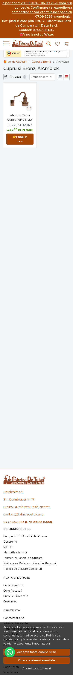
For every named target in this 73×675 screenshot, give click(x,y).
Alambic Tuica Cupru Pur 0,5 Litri (20, 117)
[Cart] (66, 44)
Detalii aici (49, 25)
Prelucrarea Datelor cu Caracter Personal (29, 563)
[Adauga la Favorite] (29, 108)
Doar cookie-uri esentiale (36, 660)
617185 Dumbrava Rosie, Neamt (26, 507)
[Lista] (60, 77)
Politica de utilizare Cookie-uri (22, 568)
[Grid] (66, 77)
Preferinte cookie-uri (36, 668)
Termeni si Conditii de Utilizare (22, 558)
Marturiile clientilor (15, 552)
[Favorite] (57, 44)
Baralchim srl (13, 492)
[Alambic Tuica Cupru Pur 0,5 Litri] (20, 99)
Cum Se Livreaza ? (15, 596)
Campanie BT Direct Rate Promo (25, 536)
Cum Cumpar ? (13, 585)
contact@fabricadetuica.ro (23, 514)
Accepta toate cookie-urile (36, 652)
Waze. (49, 34)
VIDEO (8, 547)
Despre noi (10, 541)
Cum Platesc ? (12, 590)
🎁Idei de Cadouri (14, 61)
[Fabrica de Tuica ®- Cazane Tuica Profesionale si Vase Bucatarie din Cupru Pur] (26, 44)
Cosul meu (10, 601)
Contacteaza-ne (13, 618)
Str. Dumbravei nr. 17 (18, 499)
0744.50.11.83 (43, 30)
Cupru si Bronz (41, 61)
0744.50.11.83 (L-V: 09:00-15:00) (27, 522)
